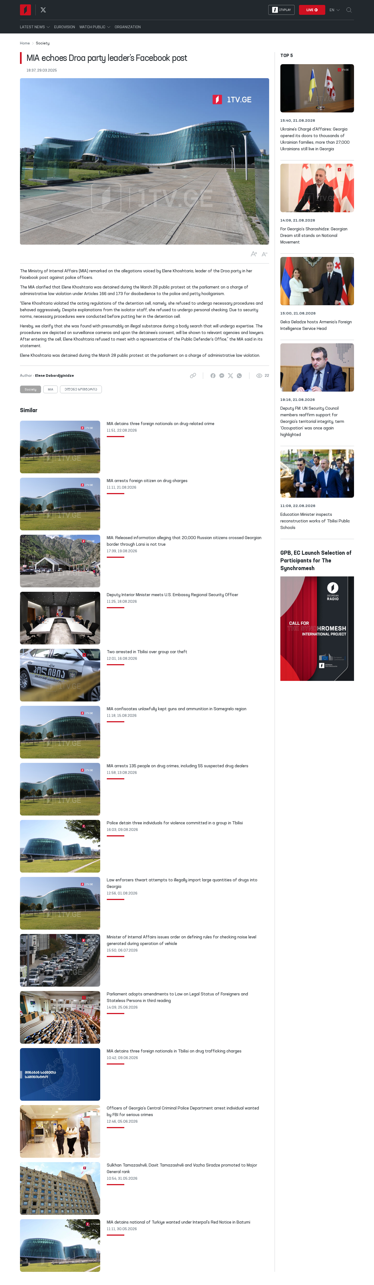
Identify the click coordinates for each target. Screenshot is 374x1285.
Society (30, 389)
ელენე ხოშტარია (81, 389)
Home (25, 43)
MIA (50, 389)
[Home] (25, 9)
